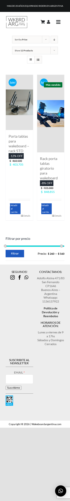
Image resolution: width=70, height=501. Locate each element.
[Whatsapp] (26, 277)
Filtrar (15, 253)
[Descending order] (54, 39)
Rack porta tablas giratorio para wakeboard (49, 168)
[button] (60, 491)
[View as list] (38, 59)
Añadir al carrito (14, 208)
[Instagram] (12, 277)
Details (27, 215)
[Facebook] (19, 277)
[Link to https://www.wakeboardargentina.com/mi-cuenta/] (48, 22)
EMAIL (19, 372)
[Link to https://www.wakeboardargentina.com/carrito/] (43, 22)
